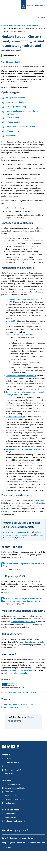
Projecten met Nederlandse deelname (20, 126)
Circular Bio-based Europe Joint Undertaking (23, 299)
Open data (9, 792)
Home (3, 25)
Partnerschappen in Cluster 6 (16, 102)
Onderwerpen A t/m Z (13, 784)
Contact (5, 838)
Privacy (31, 838)
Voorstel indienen (12, 117)
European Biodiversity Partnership (19, 335)
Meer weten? (10, 135)
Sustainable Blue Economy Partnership (21, 376)
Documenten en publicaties (15, 788)
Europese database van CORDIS (23, 622)
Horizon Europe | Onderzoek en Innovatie (23, 25)
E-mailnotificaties (11, 814)
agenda (24, 673)
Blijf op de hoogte (12, 131)
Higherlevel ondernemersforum (16, 821)
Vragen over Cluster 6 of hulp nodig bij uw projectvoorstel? (21, 112)
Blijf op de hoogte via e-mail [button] (16, 87)
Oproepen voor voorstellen (16, 98)
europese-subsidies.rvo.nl (14, 799)
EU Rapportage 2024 (13, 122)
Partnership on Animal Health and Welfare (22, 449)
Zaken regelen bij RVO (13, 770)
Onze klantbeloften (12, 762)
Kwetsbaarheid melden (36, 843)
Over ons (8, 759)
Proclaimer (21, 843)
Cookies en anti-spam (18, 838)
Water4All (10, 321)
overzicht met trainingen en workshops (19, 670)
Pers (6, 766)
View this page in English (10, 62)
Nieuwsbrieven (10, 817)
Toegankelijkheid (8, 843)
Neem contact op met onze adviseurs (17, 532)
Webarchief (6, 847)
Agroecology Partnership (15, 416)
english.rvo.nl (10, 774)
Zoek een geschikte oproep (15, 107)
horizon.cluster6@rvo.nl (12, 538)
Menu (43, 17)
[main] (23, 380)
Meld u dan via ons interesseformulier (30, 642)
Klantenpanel (10, 803)
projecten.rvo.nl (11, 795)
